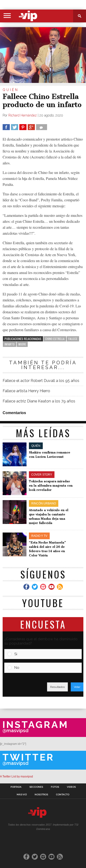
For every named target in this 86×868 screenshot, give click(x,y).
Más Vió (22, 794)
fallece (72, 339)
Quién (11, 90)
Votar (77, 687)
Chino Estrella (54, 339)
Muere (22, 344)
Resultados (57, 687)
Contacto (62, 794)
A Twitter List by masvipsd (16, 776)
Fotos (55, 787)
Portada (16, 787)
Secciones (36, 787)
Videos (71, 787)
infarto (10, 344)
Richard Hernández (22, 115)
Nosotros (41, 794)
